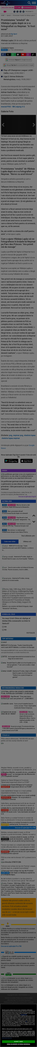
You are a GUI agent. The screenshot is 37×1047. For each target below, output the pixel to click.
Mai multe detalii (24, 1014)
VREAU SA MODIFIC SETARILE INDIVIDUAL (18, 1044)
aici (26, 1021)
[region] (18, 1025)
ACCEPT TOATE (18, 1041)
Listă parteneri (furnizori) (7, 1038)
